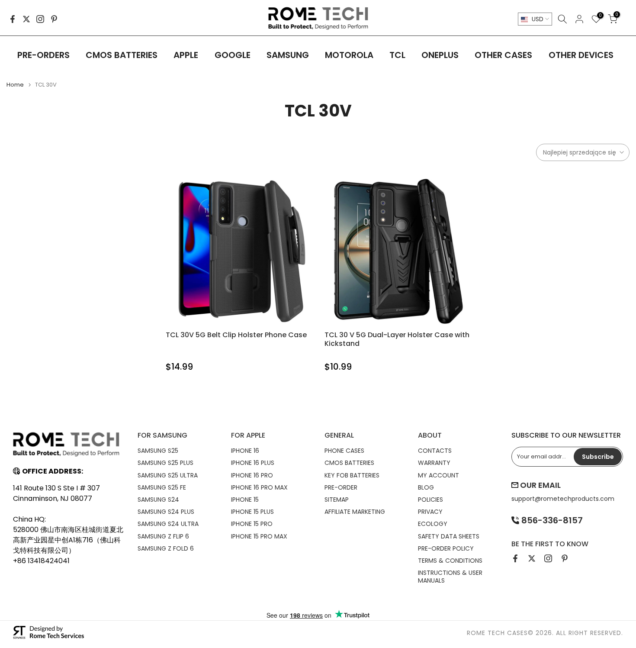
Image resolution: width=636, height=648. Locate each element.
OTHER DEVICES (581, 55)
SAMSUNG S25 (158, 450)
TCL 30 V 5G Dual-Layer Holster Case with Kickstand (396, 339)
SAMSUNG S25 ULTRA (168, 475)
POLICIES (430, 499)
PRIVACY (430, 511)
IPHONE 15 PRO (252, 523)
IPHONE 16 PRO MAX (259, 487)
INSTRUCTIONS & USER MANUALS (450, 576)
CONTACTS (435, 450)
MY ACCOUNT (438, 475)
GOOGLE (233, 55)
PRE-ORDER (340, 487)
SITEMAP (336, 499)
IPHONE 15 (245, 499)
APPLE (185, 55)
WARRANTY (434, 462)
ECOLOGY (432, 523)
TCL (397, 55)
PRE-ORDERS (43, 55)
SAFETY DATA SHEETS (448, 536)
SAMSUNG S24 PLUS (166, 511)
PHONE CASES (344, 450)
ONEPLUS (440, 55)
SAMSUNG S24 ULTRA (168, 523)
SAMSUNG (288, 55)
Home (15, 84)
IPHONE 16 (245, 450)
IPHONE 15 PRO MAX (259, 536)
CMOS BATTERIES (121, 55)
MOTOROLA (349, 55)
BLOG (426, 487)
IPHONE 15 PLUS (252, 511)
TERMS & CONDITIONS (450, 560)
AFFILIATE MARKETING (354, 511)
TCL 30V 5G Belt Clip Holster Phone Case (236, 335)
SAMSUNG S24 (158, 499)
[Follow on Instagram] (40, 19)
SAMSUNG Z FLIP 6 (163, 536)
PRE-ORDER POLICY (446, 548)
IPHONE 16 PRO (252, 475)
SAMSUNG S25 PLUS (165, 462)
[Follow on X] (26, 19)
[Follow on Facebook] (12, 19)
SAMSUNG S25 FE (162, 487)
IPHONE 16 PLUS (252, 462)
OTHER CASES (503, 55)
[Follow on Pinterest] (54, 19)
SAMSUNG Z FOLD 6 (166, 548)
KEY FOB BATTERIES (351, 475)
